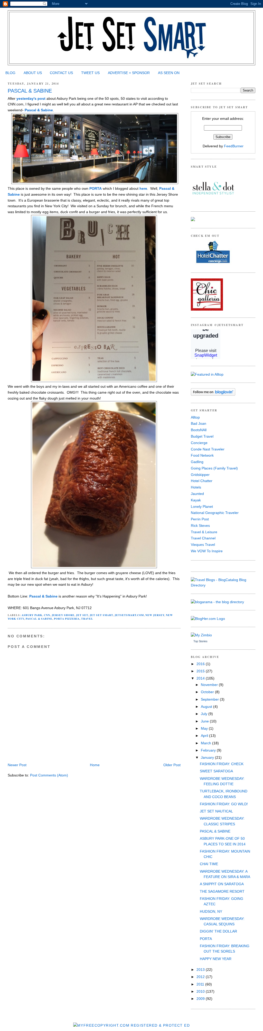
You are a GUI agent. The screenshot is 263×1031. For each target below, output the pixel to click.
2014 (201, 678)
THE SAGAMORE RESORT (222, 891)
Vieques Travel (203, 544)
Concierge (199, 443)
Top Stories (200, 641)
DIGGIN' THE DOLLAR (218, 931)
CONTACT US (61, 73)
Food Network (202, 455)
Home (95, 765)
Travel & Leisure (204, 532)
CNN (47, 615)
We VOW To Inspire (207, 551)
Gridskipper (200, 475)
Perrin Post (200, 519)
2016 (201, 664)
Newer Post (17, 765)
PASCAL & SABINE (30, 91)
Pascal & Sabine (39, 110)
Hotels (196, 487)
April (205, 736)
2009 (201, 999)
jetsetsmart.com (129, 615)
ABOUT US (33, 73)
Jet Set (82, 615)
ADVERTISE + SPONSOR (129, 73)
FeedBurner (233, 146)
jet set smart (101, 615)
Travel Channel (203, 538)
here (143, 188)
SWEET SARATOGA (216, 771)
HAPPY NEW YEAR (215, 959)
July (204, 714)
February (209, 750)
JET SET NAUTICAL (216, 811)
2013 (201, 969)
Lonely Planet (202, 506)
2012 (201, 977)
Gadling (197, 462)
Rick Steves (200, 525)
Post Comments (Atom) (49, 775)
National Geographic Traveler (215, 513)
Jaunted (197, 494)
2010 (201, 991)
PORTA (95, 188)
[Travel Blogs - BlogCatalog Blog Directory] (223, 585)
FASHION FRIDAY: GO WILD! (224, 804)
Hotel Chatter (201, 481)
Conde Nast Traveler (207, 449)
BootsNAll (198, 430)
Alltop (195, 417)
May (205, 728)
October (208, 692)
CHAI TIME (209, 864)
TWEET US (90, 73)
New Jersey (154, 615)
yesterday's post (30, 98)
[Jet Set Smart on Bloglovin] (213, 394)
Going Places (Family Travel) (214, 468)
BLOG (10, 73)
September (210, 699)
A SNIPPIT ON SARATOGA (222, 884)
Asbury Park (32, 615)
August (207, 706)
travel (87, 618)
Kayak (196, 500)
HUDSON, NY (211, 911)
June (205, 721)
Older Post (172, 765)
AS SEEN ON (169, 73)
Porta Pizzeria (67, 618)
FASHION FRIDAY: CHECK (221, 764)
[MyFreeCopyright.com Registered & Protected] (131, 1025)
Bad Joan (198, 423)
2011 (200, 984)
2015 (201, 671)
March (206, 743)
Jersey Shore (63, 615)
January (208, 757)
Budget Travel (202, 436)
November (210, 685)
